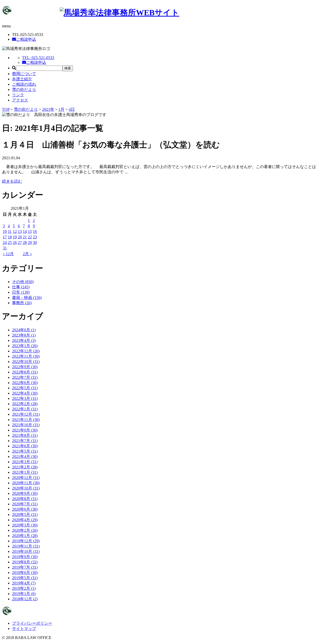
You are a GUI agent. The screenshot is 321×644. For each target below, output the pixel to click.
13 (20, 231)
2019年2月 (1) (24, 588)
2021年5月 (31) (25, 451)
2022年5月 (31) (25, 388)
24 (5, 242)
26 (15, 242)
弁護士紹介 (22, 79)
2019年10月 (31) (26, 551)
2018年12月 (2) (25, 599)
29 (30, 242)
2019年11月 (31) (26, 546)
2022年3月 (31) (25, 398)
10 (5, 231)
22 (30, 237)
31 (5, 248)
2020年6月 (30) (25, 509)
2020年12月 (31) (26, 477)
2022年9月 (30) (25, 367)
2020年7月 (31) (25, 504)
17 (5, 237)
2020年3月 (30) (25, 525)
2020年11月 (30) (26, 483)
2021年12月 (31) (26, 414)
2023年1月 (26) (25, 346)
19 (15, 237)
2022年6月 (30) (25, 383)
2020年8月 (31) (25, 499)
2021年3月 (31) (25, 462)
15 (30, 231)
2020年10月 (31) (26, 488)
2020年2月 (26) (25, 530)
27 (20, 242)
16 (35, 231)
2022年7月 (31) (25, 377)
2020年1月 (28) (25, 535)
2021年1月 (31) (25, 472)
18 (10, 237)
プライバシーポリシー (32, 623)
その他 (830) (23, 282)
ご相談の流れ (24, 84)
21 (25, 237)
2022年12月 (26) (26, 351)
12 (15, 231)
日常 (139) (21, 292)
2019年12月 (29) (26, 541)
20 (20, 237)
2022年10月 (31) (26, 361)
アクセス (20, 100)
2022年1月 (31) (25, 409)
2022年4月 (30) (25, 393)
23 (35, 237)
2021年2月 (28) (25, 467)
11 (10, 231)
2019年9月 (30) (25, 557)
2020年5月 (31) (25, 514)
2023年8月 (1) (24, 335)
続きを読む (12, 181)
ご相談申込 (26, 39)
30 (35, 242)
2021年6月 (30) (25, 446)
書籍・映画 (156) (27, 297)
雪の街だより (24, 89)
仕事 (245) (21, 287)
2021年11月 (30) (26, 419)
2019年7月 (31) (25, 567)
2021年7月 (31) (25, 441)
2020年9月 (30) (25, 493)
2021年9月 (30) (25, 430)
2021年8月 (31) (25, 435)
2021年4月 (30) (25, 456)
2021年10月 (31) (26, 425)
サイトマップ (24, 628)
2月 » (27, 254)
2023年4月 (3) (24, 340)
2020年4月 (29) (25, 520)
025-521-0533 (38, 58)
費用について (24, 74)
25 (10, 242)
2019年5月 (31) (25, 578)
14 (25, 231)
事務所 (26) (22, 303)
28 (25, 242)
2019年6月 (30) (25, 572)
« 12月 (8, 254)
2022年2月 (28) (25, 404)
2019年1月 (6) (24, 594)
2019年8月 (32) (25, 562)
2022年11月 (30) (26, 356)
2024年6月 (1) (24, 330)
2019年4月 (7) (24, 583)
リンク (18, 95)
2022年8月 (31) (25, 372)
